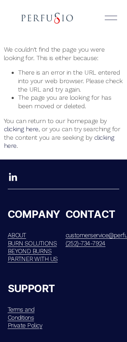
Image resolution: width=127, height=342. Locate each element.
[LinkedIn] (13, 177)
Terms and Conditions (21, 313)
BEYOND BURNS (30, 251)
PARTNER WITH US (33, 258)
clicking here (21, 129)
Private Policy (25, 325)
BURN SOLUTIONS (32, 243)
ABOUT (17, 235)
